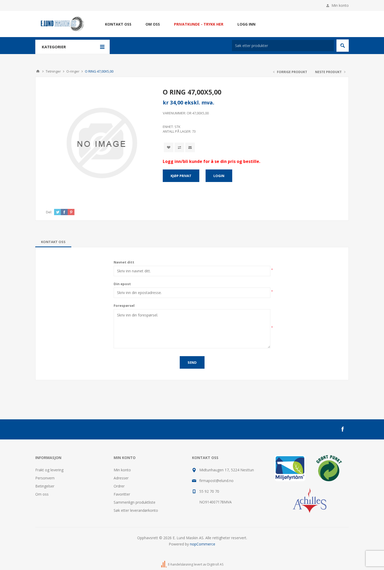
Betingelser (44, 486)
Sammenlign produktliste (134, 502)
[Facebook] (342, 429)
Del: (49, 212)
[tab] (53, 241)
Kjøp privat (181, 175)
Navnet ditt (124, 262)
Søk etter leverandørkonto (136, 510)
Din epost (122, 283)
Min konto (340, 5)
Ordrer (119, 486)
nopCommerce (202, 544)
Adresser (121, 477)
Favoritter (122, 494)
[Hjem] (37, 71)
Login (218, 175)
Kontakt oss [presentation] (53, 241)
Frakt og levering (49, 469)
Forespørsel (124, 305)
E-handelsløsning (180, 564)
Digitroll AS (215, 564)
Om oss (42, 494)
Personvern (45, 477)
